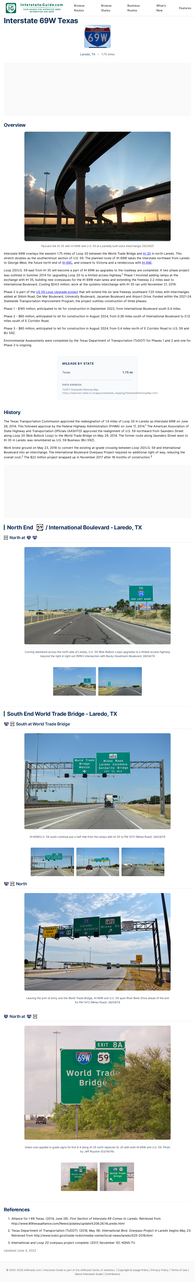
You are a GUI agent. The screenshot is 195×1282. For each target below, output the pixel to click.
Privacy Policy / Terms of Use (169, 1270)
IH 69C (67, 262)
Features (185, 8)
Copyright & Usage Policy (133, 1270)
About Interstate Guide (89, 1274)
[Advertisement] (97, 89)
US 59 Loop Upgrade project (57, 292)
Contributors (112, 1274)
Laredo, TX (87, 54)
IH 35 (147, 253)
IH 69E (147, 262)
